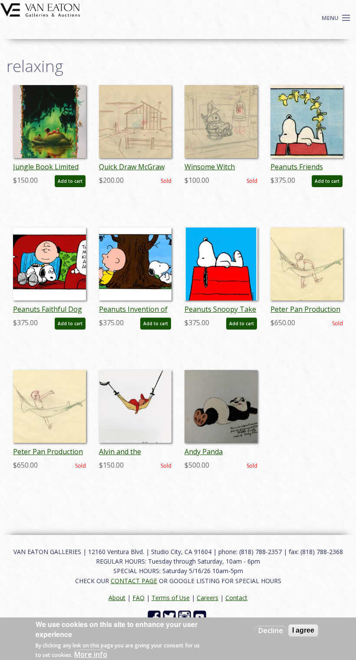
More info (90, 654)
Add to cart (70, 181)
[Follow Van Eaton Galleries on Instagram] (185, 616)
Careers (207, 598)
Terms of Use (171, 598)
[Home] (40, 9)
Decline (270, 630)
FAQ (138, 598)
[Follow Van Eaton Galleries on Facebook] (155, 616)
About (117, 598)
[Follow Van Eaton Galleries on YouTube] (200, 616)
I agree (303, 630)
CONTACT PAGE (134, 581)
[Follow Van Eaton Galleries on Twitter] (170, 616)
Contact (236, 598)
